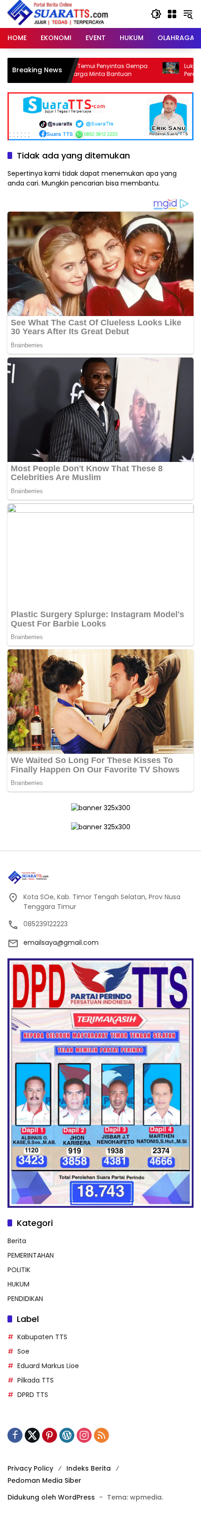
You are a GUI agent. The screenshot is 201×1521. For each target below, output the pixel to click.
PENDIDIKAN (25, 1298)
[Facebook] (14, 1435)
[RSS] (101, 1435)
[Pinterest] (49, 1435)
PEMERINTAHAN (30, 1255)
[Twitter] (32, 1435)
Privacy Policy (30, 1468)
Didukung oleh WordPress (51, 1497)
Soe (23, 1351)
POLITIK (18, 1269)
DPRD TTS (32, 1394)
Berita (16, 1241)
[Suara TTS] (57, 13)
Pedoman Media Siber (44, 1480)
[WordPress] (66, 1435)
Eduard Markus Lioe (48, 1365)
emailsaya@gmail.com (61, 942)
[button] (156, 14)
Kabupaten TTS (42, 1337)
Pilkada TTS (35, 1380)
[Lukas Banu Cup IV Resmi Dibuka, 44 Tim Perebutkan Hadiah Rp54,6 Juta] (137, 70)
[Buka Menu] (172, 14)
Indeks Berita (88, 1468)
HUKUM (18, 1284)
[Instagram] (84, 1435)
